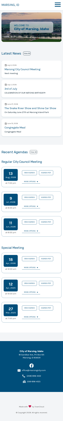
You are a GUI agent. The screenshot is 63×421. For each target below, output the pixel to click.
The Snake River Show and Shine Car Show (30, 108)
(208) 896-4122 (34, 376)
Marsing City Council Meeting (22, 69)
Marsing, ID (10, 5)
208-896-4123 (33, 381)
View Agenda (29, 173)
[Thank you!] (30, 406)
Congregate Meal (15, 127)
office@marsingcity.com (34, 370)
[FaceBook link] (31, 367)
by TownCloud (38, 407)
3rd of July (11, 88)
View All (27, 53)
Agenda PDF (46, 173)
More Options (30, 181)
